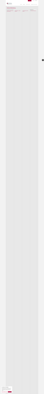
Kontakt (33, 0)
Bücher (21, 4)
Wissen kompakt (28, 4)
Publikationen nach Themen (34, 4)
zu (36, 0)
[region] (6, 389)
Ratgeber (24, 4)
